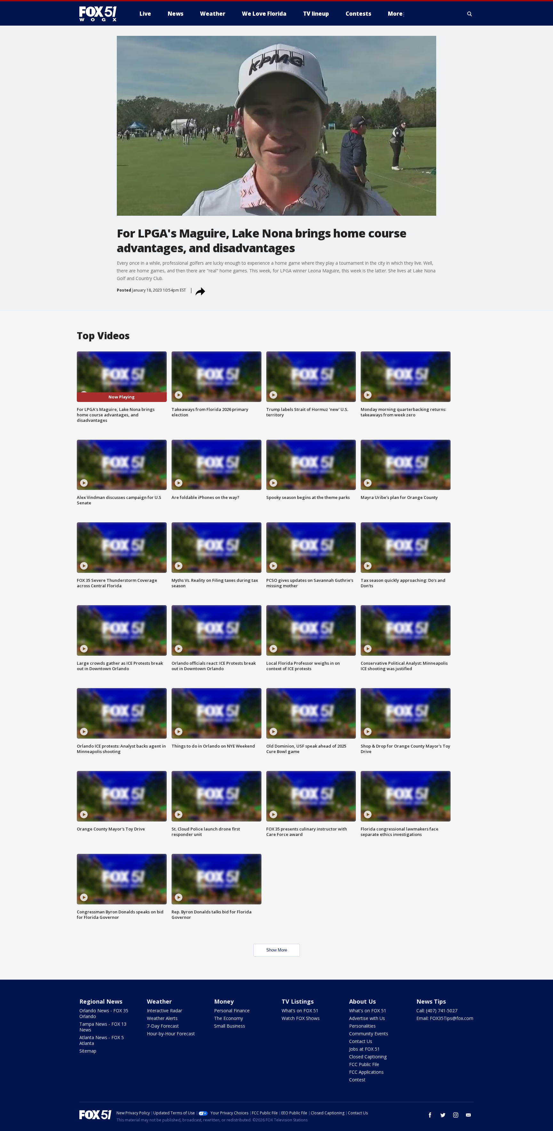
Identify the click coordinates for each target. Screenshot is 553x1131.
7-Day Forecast (163, 1026)
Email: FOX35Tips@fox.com (444, 1018)
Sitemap (87, 1051)
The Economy (228, 1018)
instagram (456, 1115)
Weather (159, 1001)
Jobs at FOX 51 (364, 1049)
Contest (357, 1080)
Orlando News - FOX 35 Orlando (103, 1013)
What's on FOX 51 (367, 1010)
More (395, 13)
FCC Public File (364, 1064)
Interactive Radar (164, 1010)
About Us (362, 1001)
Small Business (229, 1026)
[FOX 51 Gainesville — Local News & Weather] (100, 13)
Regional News (100, 1001)
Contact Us (360, 1041)
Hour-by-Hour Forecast (171, 1034)
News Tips (431, 1001)
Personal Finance (232, 1010)
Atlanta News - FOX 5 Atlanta (101, 1040)
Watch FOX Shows (301, 1018)
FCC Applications (366, 1072)
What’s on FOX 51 (300, 1010)
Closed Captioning (368, 1057)
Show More (276, 950)
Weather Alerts (162, 1018)
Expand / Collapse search (470, 14)
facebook (430, 1115)
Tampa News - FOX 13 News (102, 1027)
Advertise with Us (367, 1018)
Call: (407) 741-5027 (436, 1010)
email (468, 1115)
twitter (443, 1115)
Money (224, 1001)
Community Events (368, 1034)
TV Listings (298, 1001)
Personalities (362, 1026)
